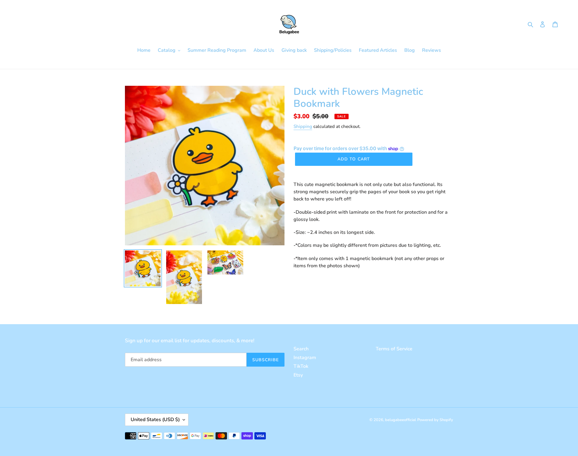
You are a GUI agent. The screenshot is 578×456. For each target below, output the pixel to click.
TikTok (301, 366)
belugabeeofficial (400, 420)
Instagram (305, 357)
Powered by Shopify (435, 420)
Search (301, 349)
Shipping (303, 126)
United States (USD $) (155, 419)
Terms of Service (394, 349)
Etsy (298, 375)
